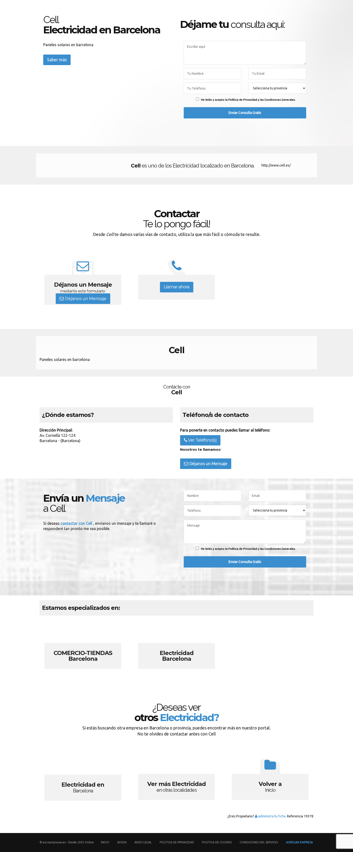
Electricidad (176, 646)
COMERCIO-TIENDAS (82, 646)
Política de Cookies (217, 842)
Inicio (105, 842)
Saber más (57, 59)
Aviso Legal (143, 842)
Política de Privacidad (177, 842)
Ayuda (122, 842)
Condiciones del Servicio (259, 842)
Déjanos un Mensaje (85, 298)
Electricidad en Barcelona (82, 777)
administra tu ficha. (271, 816)
